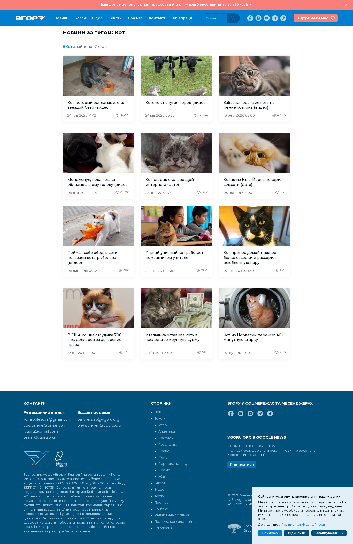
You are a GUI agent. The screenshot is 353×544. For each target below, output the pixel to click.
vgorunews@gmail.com (45, 425)
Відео (97, 18)
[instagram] (258, 18)
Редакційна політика (172, 515)
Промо (164, 470)
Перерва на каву (173, 464)
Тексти (115, 18)
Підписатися (242, 464)
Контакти (157, 18)
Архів (159, 496)
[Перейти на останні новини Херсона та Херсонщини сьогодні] (30, 18)
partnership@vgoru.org (98, 419)
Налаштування (326, 533)
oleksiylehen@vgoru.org (99, 425)
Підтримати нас (312, 18)
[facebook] (249, 18)
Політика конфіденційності (177, 522)
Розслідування (170, 444)
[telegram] (274, 18)
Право (164, 451)
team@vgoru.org (39, 437)
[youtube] (266, 18)
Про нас (135, 18)
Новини (61, 18)
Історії (163, 425)
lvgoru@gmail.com (41, 431)
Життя (163, 476)
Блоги (80, 18)
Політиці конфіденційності (303, 524)
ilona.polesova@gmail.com (48, 419)
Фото (163, 457)
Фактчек (165, 438)
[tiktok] (283, 18)
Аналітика (166, 431)
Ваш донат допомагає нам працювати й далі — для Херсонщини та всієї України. (176, 4)
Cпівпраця (182, 18)
